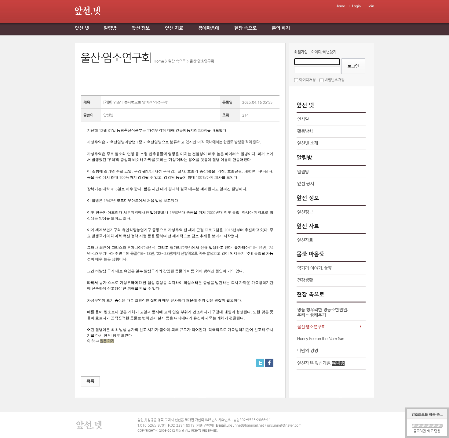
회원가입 (301, 52)
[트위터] (260, 361)
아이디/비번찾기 (323, 52)
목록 (90, 381)
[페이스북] (269, 361)
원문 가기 (107, 341)
